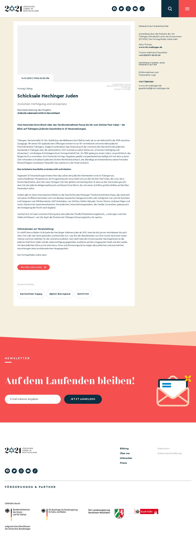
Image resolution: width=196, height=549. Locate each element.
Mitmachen (126, 458)
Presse (123, 463)
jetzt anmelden (83, 399)
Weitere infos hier (31, 267)
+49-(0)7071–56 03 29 (150, 55)
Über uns (125, 453)
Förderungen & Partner (30, 486)
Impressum (163, 448)
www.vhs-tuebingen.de (150, 47)
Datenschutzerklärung (170, 453)
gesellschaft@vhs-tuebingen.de (154, 88)
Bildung (124, 448)
